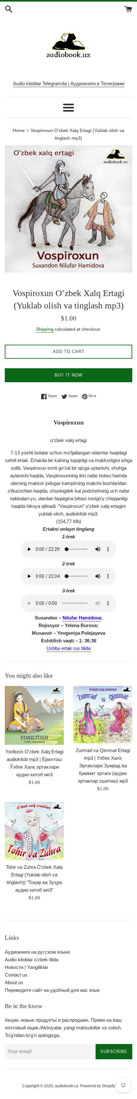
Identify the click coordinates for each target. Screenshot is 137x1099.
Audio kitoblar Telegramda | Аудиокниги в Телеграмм (68, 83)
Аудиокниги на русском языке (37, 952)
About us (14, 982)
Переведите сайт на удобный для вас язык (52, 990)
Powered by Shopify (97, 1086)
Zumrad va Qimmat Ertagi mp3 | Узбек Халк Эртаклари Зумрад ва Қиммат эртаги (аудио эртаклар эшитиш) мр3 (103, 766)
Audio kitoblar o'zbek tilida (31, 959)
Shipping (45, 329)
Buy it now (68, 375)
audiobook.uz (66, 1086)
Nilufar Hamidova (81, 617)
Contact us (16, 975)
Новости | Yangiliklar (26, 967)
